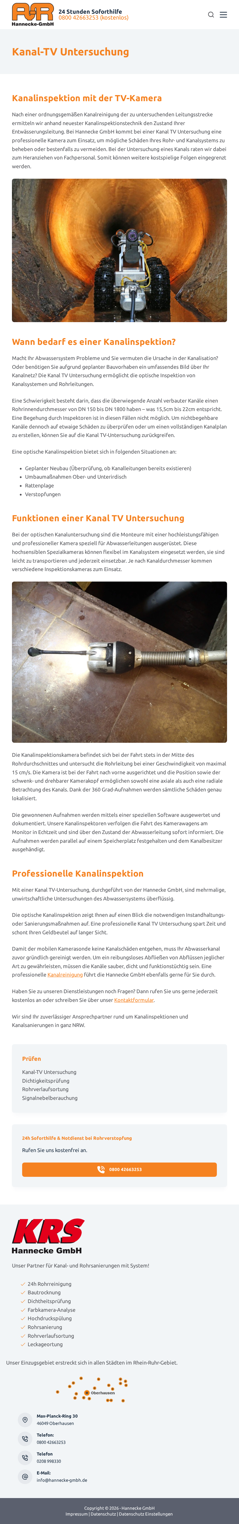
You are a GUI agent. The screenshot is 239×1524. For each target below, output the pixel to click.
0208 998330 (49, 1461)
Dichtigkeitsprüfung (45, 1081)
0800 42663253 (51, 1442)
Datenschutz (103, 1513)
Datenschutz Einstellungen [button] (146, 1513)
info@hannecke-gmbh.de (62, 1480)
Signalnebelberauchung (50, 1098)
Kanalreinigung (65, 974)
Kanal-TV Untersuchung (49, 1072)
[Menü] (223, 14)
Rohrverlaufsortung (45, 1089)
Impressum (77, 1513)
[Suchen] (211, 14)
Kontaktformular (134, 1000)
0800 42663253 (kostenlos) (94, 17)
